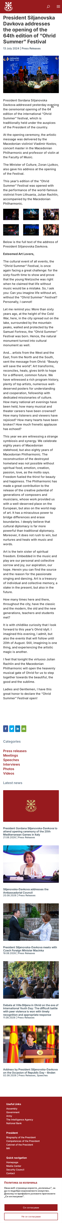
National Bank (14, 1123)
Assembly (11, 1108)
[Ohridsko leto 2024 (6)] (31, 230)
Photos (8, 769)
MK (8, 1148)
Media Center (13, 1165)
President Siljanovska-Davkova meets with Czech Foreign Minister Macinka (30, 949)
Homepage (12, 1162)
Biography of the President (21, 1137)
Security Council (15, 1169)
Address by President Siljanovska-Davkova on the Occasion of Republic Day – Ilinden (30, 1071)
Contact (10, 1173)
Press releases (15, 751)
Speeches (11, 760)
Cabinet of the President (19, 1144)
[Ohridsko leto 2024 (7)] (51, 230)
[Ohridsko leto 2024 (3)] (31, 214)
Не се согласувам (31, 1216)
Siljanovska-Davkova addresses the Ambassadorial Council (25, 891)
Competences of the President (23, 1141)
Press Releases (31, 48)
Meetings (10, 755)
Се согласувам (31, 1207)
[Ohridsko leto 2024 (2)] (11, 214)
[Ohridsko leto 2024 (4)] (51, 214)
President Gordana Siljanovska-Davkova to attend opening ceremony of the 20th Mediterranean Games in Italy (30, 831)
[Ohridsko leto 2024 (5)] (11, 230)
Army (9, 1115)
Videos (8, 773)
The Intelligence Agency (19, 1119)
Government (13, 1112)
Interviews (11, 764)
